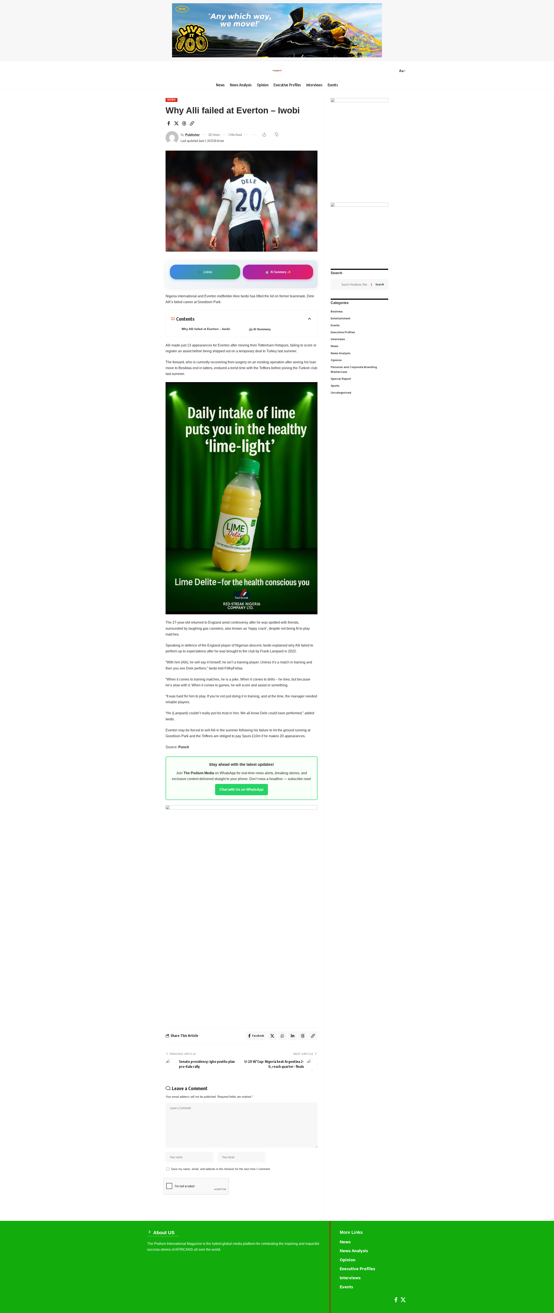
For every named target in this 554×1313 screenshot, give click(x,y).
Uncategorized (359, 392)
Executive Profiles (359, 332)
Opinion (359, 360)
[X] (403, 1299)
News (171, 99)
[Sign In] (150, 71)
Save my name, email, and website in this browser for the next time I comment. (221, 1169)
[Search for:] (354, 284)
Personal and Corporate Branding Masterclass (359, 369)
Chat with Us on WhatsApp (241, 789)
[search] (393, 71)
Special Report (359, 378)
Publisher (192, 135)
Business (359, 311)
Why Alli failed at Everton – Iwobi (206, 329)
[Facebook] (396, 1299)
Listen (205, 272)
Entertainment (359, 318)
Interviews (359, 339)
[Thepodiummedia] (277, 70)
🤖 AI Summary (260, 329)
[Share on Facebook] (169, 123)
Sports (359, 385)
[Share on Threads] (184, 123)
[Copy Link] (192, 123)
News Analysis (359, 353)
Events (359, 325)
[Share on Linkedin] (292, 1035)
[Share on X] (176, 123)
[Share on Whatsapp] (282, 1035)
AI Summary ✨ (278, 272)
